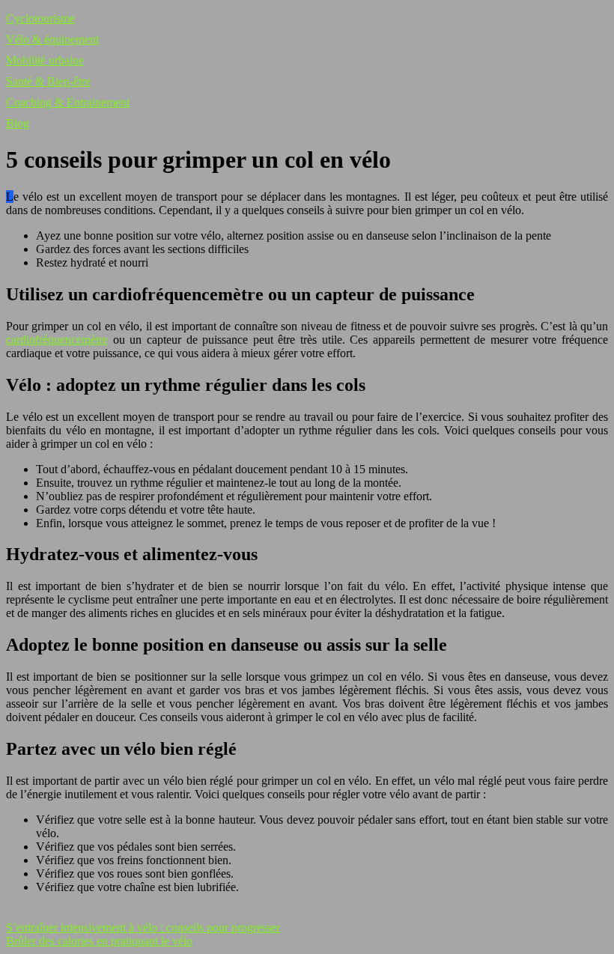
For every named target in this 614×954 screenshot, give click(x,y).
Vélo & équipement (52, 39)
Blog (17, 123)
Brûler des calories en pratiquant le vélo (99, 941)
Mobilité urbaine (45, 60)
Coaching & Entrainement (68, 102)
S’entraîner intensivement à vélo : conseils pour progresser (143, 927)
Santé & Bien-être (48, 81)
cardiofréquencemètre (57, 339)
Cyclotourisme (40, 18)
